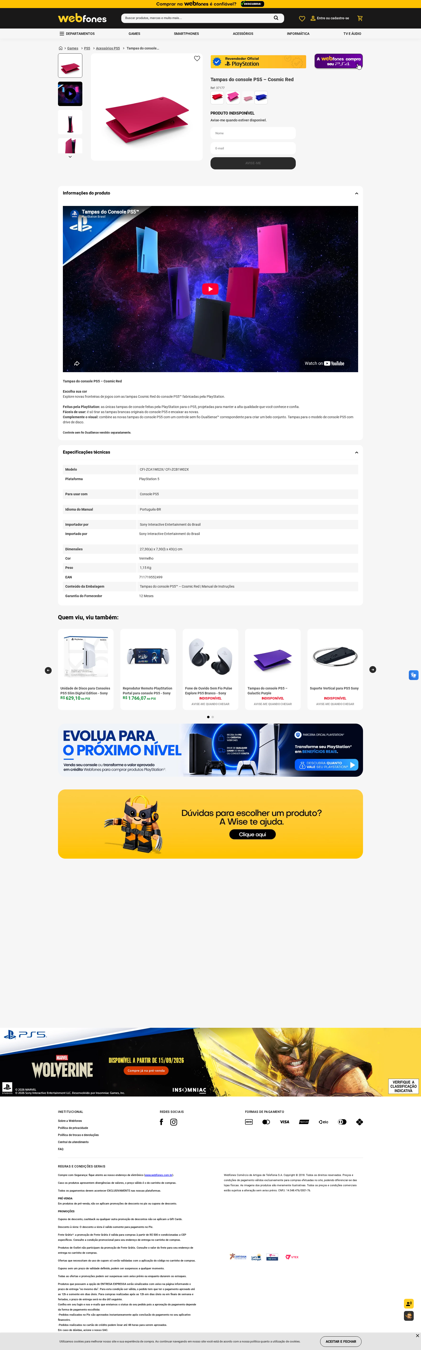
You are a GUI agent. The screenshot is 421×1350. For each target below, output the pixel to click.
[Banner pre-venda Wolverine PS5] (210, 1062)
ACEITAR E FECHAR (341, 1341)
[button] (48, 670)
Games (72, 48)
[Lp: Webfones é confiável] (210, 4)
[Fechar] (418, 1336)
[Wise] (210, 824)
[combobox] (202, 18)
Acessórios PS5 (108, 48)
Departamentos (80, 34)
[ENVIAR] (253, 163)
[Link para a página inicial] (60, 48)
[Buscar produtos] (277, 18)
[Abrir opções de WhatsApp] (409, 1316)
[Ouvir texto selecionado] (409, 1304)
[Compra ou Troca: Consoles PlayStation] (210, 751)
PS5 (87, 48)
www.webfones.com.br (158, 1175)
